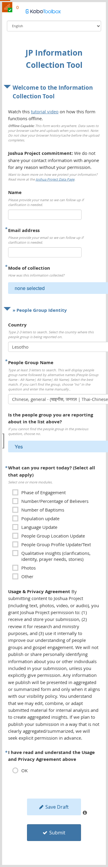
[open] (3, 441)
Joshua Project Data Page (55, 179)
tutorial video (44, 112)
